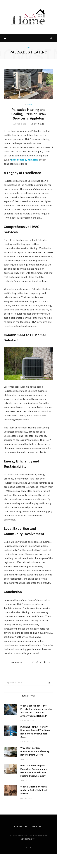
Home (29, 104)
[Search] (51, 38)
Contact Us (20, 826)
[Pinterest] (44, 662)
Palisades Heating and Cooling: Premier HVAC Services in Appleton (28, 114)
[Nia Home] (28, 17)
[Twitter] (41, 662)
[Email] (49, 662)
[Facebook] (37, 662)
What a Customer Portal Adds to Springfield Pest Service (33, 790)
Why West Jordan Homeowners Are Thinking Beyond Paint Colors (34, 751)
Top (29, 847)
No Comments (37, 124)
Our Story (37, 826)
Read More (16, 662)
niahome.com (28, 839)
